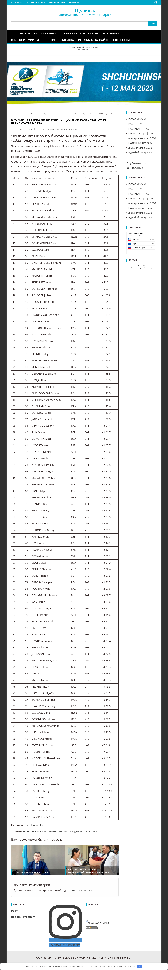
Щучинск (85, 10)
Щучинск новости (67, 129)
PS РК (14, 910)
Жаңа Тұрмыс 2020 (140, 147)
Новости (28, 33)
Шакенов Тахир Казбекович (31, 872)
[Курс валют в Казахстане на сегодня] (140, 242)
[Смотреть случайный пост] (156, 33)
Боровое (110, 33)
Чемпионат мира (60, 831)
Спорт (51, 40)
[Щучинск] (14, 33)
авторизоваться (82, 890)
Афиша (68, 40)
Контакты (121, 40)
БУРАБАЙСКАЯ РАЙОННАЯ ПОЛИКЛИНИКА (138, 124)
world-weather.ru (84, 49)
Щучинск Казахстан (84, 831)
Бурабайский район (80, 33)
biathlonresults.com (37, 825)
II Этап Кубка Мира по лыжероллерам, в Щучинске (51, 2)
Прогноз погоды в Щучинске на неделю (84, 47)
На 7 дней (141, 265)
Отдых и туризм (25, 40)
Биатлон (51, 129)
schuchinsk (34, 129)
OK (139, 966)
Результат (41, 831)
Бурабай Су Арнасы (140, 152)
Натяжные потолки (140, 143)
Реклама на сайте (93, 40)
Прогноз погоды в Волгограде (142, 268)
